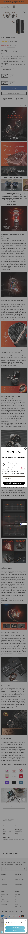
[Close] (25, 448)
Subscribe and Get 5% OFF (14, 483)
